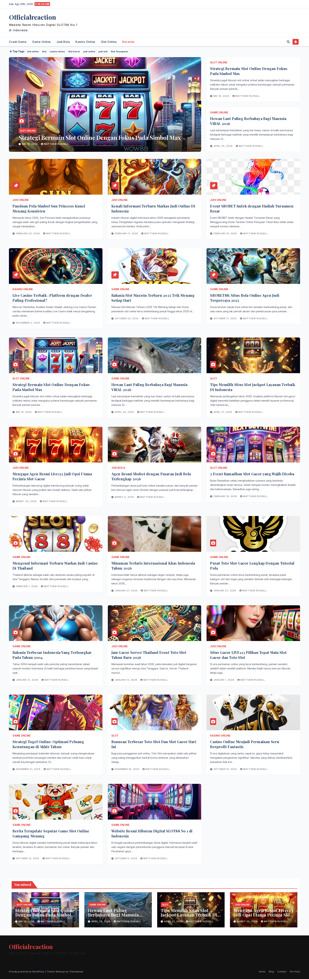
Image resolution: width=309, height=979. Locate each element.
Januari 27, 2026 (126, 590)
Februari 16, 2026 (226, 233)
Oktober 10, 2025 (28, 858)
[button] (288, 42)
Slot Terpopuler (119, 51)
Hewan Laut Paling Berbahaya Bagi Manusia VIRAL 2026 (92, 137)
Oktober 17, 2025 (225, 318)
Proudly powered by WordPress (27, 971)
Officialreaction (32, 17)
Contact (281, 971)
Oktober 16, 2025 (226, 769)
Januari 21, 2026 (27, 679)
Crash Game (17, 42)
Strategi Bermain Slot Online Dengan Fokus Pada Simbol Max (44, 914)
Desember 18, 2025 (127, 769)
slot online (33, 51)
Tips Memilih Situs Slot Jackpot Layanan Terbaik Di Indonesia (189, 914)
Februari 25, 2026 (28, 233)
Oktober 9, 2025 (126, 858)
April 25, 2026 (32, 144)
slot (213, 378)
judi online (89, 51)
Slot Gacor (74, 51)
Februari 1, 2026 (27, 586)
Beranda (128, 42)
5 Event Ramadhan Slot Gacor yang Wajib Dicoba (252, 473)
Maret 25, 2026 (26, 501)
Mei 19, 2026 (222, 96)
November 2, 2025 (28, 322)
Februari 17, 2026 (127, 233)
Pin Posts (295, 971)
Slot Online (109, 42)
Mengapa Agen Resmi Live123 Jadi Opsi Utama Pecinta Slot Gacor (263, 914)
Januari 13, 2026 (126, 679)
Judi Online (21, 199)
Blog (271, 971)
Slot (44, 51)
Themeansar (76, 971)
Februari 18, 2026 (226, 496)
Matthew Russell (59, 144)
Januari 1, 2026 (224, 679)
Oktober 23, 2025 (127, 318)
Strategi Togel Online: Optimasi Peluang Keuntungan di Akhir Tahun (48, 744)
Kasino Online (85, 42)
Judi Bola (63, 42)
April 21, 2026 (223, 412)
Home (262, 971)
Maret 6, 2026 (125, 497)
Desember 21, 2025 (28, 769)
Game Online (41, 42)
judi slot (103, 51)
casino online (57, 51)
